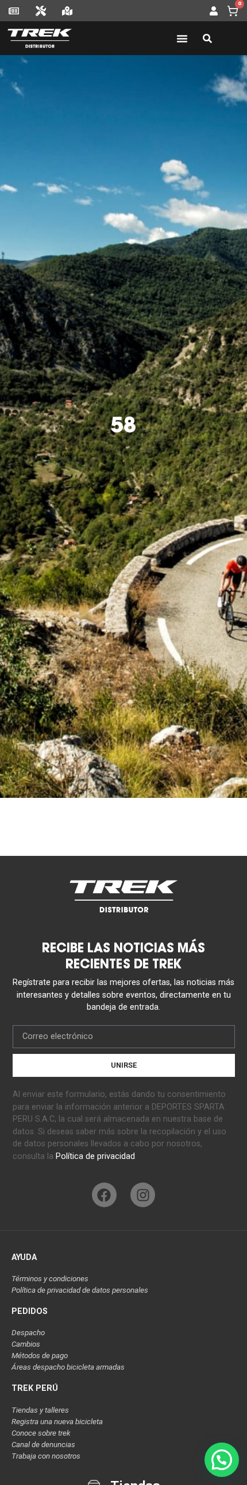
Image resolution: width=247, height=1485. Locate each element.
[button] (221, 1460)
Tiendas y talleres (40, 1410)
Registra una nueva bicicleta (57, 1421)
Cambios (25, 1344)
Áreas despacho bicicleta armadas (68, 1367)
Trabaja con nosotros (45, 1456)
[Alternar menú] (182, 38)
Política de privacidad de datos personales (79, 1290)
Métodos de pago (39, 1355)
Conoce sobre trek (41, 1433)
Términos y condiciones (49, 1278)
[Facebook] (104, 1194)
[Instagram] (142, 1194)
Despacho (28, 1332)
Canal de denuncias (43, 1444)
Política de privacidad (95, 1156)
